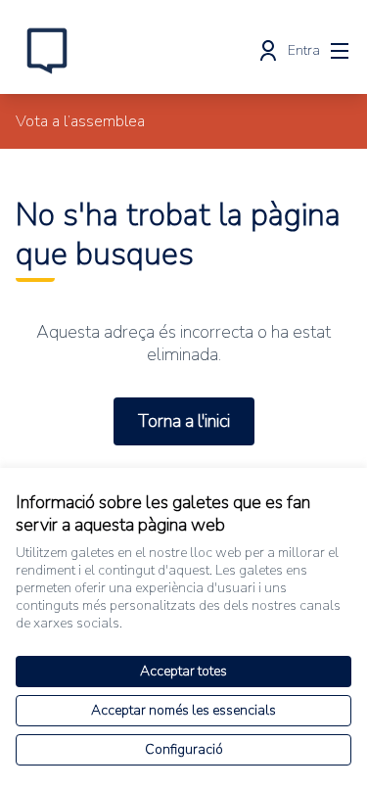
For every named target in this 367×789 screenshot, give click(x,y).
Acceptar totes (183, 671)
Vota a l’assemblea (80, 121)
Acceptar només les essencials (183, 710)
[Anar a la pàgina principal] (139, 51)
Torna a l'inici (184, 421)
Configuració (184, 749)
